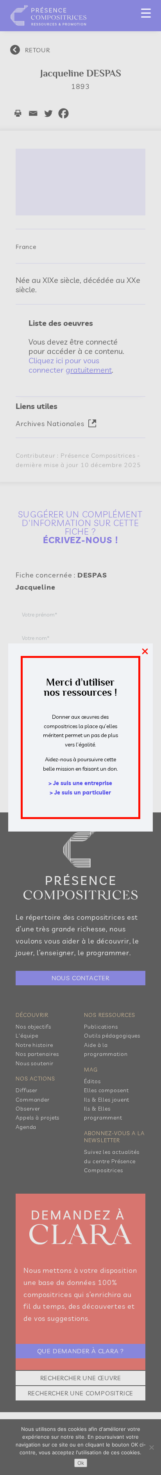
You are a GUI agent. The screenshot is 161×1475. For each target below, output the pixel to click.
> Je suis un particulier (80, 792)
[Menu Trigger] (146, 13)
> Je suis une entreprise (80, 783)
